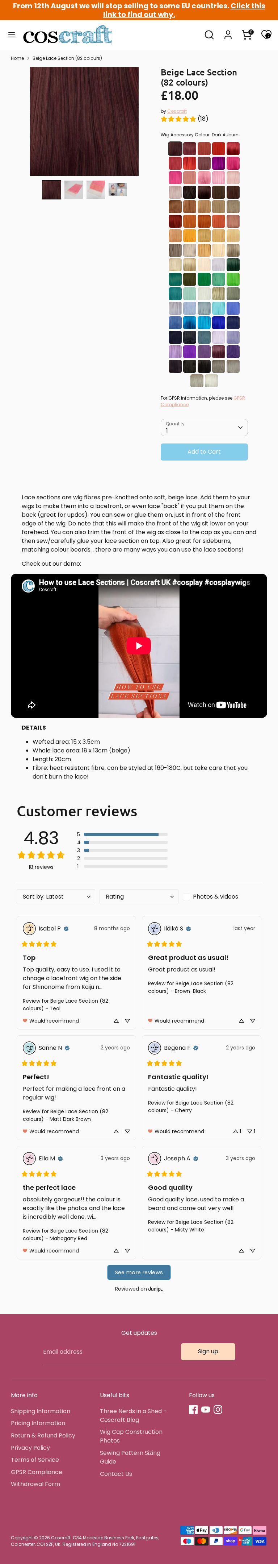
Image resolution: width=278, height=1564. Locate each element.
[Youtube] (205, 1409)
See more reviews (139, 1272)
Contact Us (116, 1474)
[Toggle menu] (11, 35)
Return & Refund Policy (43, 1435)
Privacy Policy (30, 1448)
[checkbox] (222, 896)
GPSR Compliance (36, 1472)
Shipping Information (40, 1411)
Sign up (208, 1351)
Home (17, 58)
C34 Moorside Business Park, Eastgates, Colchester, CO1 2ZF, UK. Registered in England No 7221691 (85, 1541)
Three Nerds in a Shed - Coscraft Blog (133, 1415)
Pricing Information (38, 1423)
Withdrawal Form (35, 1484)
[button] (51, 189)
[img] (66, 928)
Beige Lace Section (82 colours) (67, 58)
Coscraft (177, 111)
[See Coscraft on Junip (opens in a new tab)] (155, 1289)
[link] (184, 119)
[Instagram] (218, 1409)
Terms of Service (35, 1460)
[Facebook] (193, 1409)
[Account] (228, 32)
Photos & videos (215, 896)
